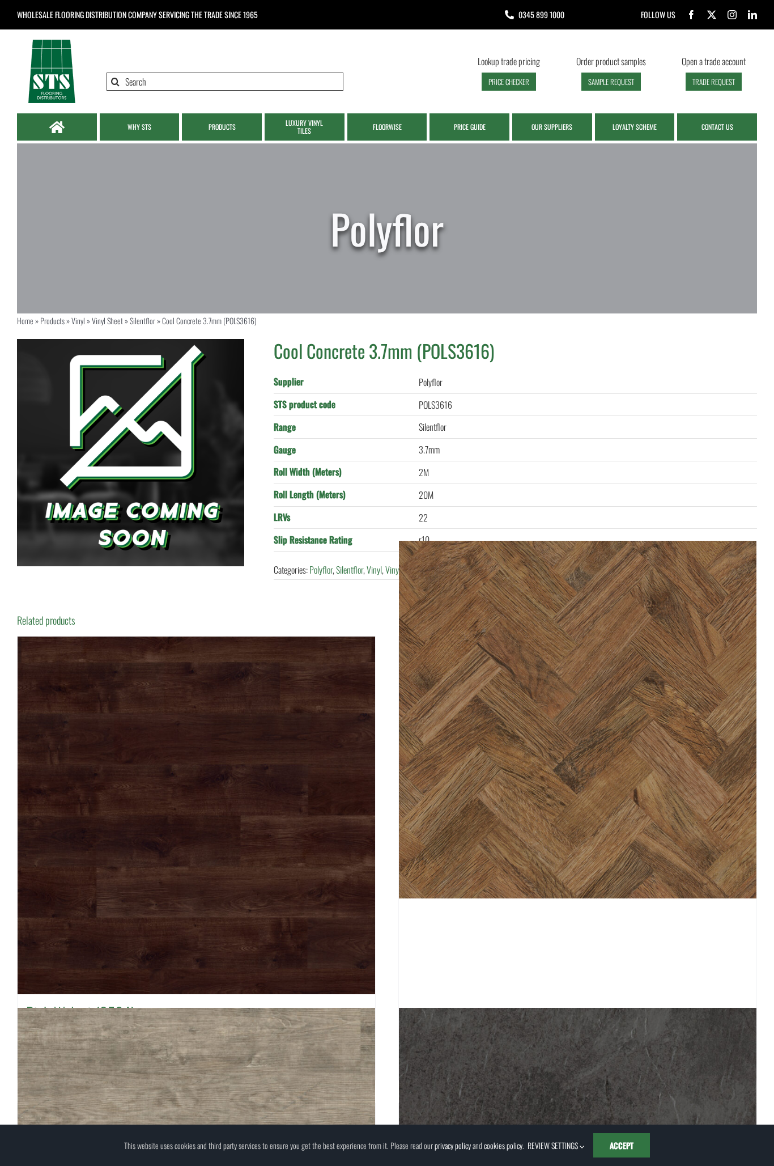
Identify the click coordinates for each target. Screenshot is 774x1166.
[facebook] (691, 14)
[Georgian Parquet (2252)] (577, 720)
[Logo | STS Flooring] (51, 42)
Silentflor (142, 321)
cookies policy (503, 1145)
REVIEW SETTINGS (554, 1145)
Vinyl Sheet (107, 321)
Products (52, 321)
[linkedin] (752, 14)
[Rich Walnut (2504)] (196, 815)
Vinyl (78, 321)
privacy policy (453, 1145)
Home (25, 321)
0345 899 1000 (541, 14)
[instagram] (732, 14)
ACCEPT (621, 1145)
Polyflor (321, 569)
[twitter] (711, 14)
